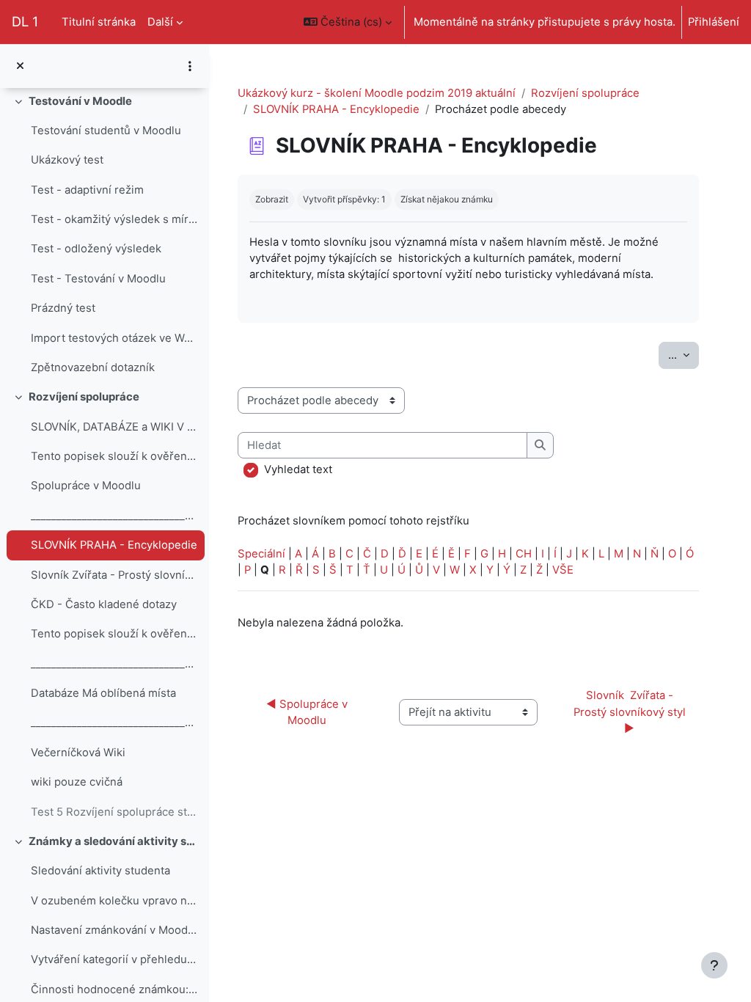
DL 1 (25, 21)
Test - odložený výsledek (96, 248)
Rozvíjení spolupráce (84, 396)
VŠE (563, 570)
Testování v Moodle (80, 101)
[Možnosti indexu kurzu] (190, 66)
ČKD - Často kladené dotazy (104, 604)
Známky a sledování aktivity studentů (113, 841)
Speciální (261, 553)
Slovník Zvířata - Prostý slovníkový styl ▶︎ (631, 712)
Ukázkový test (67, 160)
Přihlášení (713, 22)
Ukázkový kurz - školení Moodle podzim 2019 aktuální (377, 93)
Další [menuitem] (160, 22)
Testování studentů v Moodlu (106, 130)
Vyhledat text (298, 469)
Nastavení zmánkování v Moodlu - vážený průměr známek (114, 930)
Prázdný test (63, 308)
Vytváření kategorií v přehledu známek (114, 959)
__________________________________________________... (114, 515)
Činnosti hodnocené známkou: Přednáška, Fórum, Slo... (114, 989)
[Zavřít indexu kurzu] (20, 66)
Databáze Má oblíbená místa (103, 693)
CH (524, 553)
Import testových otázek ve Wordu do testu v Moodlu (114, 338)
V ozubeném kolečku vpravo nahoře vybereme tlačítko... (114, 900)
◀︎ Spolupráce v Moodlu (308, 712)
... (683, 355)
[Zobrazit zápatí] (714, 965)
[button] (347, 22)
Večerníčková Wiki (78, 752)
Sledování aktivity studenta (100, 870)
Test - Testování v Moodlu (98, 278)
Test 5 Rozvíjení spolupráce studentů (114, 812)
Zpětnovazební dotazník (93, 367)
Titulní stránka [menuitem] (99, 22)
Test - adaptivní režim (87, 190)
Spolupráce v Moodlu (86, 485)
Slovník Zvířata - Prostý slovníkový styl (114, 575)
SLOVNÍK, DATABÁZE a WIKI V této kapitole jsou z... (114, 427)
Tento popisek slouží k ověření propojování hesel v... (114, 456)
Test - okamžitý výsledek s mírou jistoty (114, 219)
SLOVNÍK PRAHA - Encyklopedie (114, 545)
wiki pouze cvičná (76, 782)
